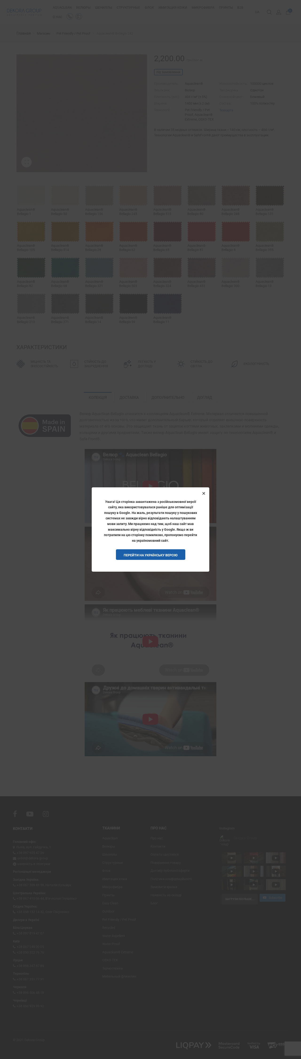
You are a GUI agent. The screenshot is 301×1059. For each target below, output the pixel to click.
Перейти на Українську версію (151, 555)
